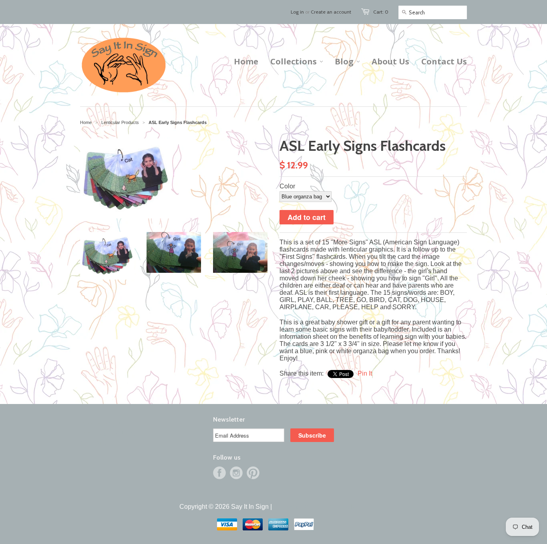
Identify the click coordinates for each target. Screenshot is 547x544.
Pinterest (253, 472)
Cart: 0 (380, 12)
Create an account (331, 12)
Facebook (219, 472)
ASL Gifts (93, 443)
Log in (297, 12)
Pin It (365, 373)
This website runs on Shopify (315, 506)
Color (287, 186)
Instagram (236, 472)
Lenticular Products (107, 433)
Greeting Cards (101, 424)
